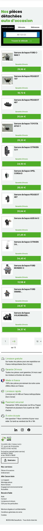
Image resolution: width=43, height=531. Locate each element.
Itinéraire (11, 460)
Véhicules (21, 27)
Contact (4, 499)
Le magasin (5, 480)
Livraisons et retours (8, 501)
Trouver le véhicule (19, 41)
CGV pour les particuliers (9, 503)
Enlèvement (5, 473)
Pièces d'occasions (7, 470)
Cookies (4, 515)
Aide (2, 496)
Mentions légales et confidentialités (13, 509)
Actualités (4, 489)
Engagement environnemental (11, 487)
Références (35, 27)
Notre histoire (5, 485)
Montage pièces (6, 482)
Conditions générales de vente (11, 512)
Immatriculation (8, 27)
